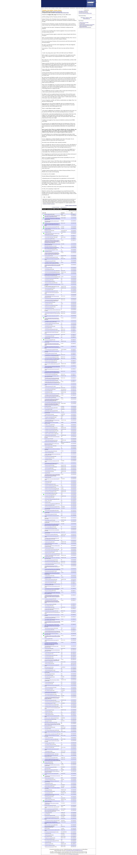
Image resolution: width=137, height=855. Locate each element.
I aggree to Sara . (47, 414)
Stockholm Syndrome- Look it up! (50, 706)
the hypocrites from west (48, 389)
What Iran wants (47, 843)
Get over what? (47, 648)
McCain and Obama (48, 799)
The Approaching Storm (48, 815)
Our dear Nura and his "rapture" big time (51, 332)
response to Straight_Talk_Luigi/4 (50, 323)
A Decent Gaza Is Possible (83, 22)
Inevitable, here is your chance (49, 429)
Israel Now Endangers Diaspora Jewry (85, 13)
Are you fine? (47, 324)
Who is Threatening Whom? (49, 451)
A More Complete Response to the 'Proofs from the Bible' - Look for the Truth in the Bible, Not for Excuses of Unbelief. (52, 593)
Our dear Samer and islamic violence (50, 270)
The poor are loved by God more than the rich (51, 586)
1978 (46, 678)
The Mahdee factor (47, 763)
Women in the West (48, 505)
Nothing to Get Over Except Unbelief (50, 488)
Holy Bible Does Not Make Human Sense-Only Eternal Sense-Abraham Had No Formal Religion (52, 347)
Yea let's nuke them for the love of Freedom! (51, 685)
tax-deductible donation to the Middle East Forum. (74, 850)
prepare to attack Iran (48, 786)
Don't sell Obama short (48, 791)
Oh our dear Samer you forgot (49, 374)
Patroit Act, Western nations (49, 579)
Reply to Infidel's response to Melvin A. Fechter (52, 731)
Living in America (47, 564)
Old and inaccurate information (49, 427)
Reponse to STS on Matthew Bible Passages (51, 363)
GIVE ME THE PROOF (48, 779)
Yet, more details (47, 289)
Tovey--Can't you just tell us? (49, 514)
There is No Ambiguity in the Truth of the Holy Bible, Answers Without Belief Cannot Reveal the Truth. (52, 622)
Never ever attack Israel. (48, 397)
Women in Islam (47, 452)
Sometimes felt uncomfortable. (49, 441)
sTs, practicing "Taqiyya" (48, 744)
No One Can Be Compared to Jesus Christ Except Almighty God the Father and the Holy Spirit (52, 569)
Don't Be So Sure (47, 796)
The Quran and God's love (49, 604)
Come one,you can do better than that (50, 503)
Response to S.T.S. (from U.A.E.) (50, 739)
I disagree (46, 812)
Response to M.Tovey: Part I (49, 282)
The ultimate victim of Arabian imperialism (51, 258)
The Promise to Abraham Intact (49, 235)
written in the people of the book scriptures (51, 292)
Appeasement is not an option (49, 757)
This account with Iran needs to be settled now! (51, 829)
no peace (46, 482)
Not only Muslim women (48, 703)
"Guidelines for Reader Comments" (49, 203)
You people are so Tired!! (49, 456)
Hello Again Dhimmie (48, 281)
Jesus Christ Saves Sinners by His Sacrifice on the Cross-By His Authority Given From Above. (52, 631)
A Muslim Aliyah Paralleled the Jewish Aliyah (86, 24)
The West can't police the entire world (50, 701)
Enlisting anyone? (47, 438)
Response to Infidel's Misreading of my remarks (52, 735)
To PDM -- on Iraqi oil (48, 424)
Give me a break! (47, 468)
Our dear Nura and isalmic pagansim (50, 330)
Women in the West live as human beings (51, 515)
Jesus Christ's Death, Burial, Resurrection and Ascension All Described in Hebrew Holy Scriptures (52, 318)
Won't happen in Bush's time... (49, 246)
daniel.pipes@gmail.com (77, 849)
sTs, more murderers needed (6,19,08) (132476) (52, 740)
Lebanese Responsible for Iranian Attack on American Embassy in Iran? (51, 692)
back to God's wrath (48, 238)
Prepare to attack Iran (48, 214)
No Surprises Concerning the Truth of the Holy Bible (52, 284)
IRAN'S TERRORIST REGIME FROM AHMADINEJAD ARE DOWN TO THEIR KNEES (52, 216)
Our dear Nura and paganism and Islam (51, 298)
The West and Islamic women (49, 655)
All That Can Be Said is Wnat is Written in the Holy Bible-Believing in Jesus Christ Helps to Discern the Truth (52, 573)
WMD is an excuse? (48, 418)
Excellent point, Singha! (48, 784)
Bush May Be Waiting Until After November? (51, 818)
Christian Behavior (48, 575)
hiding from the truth (48, 294)
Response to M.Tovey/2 (48, 590)
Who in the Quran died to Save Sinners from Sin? (52, 614)
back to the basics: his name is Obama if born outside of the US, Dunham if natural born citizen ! (52, 724)
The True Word (47, 255)
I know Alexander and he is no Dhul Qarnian (51, 384)
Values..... (46, 500)
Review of (85, 27)
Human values (47, 737)
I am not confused (47, 682)
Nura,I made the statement (49, 694)
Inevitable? (46, 251)
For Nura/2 (46, 392)
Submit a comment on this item (70, 205)
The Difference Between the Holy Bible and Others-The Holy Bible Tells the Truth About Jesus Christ (52, 636)
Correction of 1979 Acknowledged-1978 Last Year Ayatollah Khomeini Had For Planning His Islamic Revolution (52, 698)
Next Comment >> (64, 207)
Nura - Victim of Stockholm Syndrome (50, 695)
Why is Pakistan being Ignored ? (49, 407)
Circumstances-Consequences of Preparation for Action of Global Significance (52, 248)
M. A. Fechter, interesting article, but (50, 730)
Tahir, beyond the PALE (48, 670)
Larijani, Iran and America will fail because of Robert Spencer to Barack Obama (52, 811)
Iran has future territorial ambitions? (50, 840)
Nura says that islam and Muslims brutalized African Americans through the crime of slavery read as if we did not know (52, 367)
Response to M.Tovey (48, 302)
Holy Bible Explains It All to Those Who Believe (52, 612)
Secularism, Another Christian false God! (51, 315)
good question (47, 447)
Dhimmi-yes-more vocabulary (49, 360)
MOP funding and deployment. (49, 722)
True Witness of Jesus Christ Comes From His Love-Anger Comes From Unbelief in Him (52, 396)
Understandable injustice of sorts (49, 410)
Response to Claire (48, 552)
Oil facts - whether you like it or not (50, 433)
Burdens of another (48, 663)
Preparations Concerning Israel (49, 257)
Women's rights (47, 653)
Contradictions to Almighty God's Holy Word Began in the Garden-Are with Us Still (52, 321)
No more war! (46, 725)
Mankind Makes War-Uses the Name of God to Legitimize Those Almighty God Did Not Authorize (52, 344)
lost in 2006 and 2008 (48, 839)
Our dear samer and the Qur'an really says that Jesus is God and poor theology (52, 300)
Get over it (46, 481)
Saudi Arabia (47, 783)
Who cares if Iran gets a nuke (49, 719)
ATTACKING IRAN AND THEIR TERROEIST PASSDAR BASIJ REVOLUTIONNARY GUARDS (52, 822)
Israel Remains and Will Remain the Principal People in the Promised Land (51, 463)
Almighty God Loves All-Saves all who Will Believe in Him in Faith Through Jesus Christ (52, 589)
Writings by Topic (90, 3)
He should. (46, 406)
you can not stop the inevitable (49, 249)
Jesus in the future (48, 497)
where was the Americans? (49, 687)
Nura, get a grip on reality (49, 700)
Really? (46, 477)
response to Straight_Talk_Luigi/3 (50, 540)
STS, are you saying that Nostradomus (50, 272)
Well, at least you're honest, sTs (49, 628)
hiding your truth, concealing (49, 362)
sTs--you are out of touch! (49, 494)
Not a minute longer (47, 667)
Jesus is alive (47, 638)
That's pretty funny (48, 471)
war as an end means (48, 826)
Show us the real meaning (49, 582)
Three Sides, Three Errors (83, 11)
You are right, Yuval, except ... (49, 237)
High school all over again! (49, 571)
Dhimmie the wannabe (48, 306)
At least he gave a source (49, 435)
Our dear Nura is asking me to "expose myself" (52, 313)
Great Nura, (47, 459)
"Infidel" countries (47, 714)
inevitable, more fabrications (49, 432)
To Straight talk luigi (48, 426)
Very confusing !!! (47, 605)
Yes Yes (46, 728)
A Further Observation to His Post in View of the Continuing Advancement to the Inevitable (52, 382)
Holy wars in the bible (48, 339)
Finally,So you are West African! (49, 305)
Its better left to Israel (48, 230)
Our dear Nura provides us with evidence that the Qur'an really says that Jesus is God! (52, 359)
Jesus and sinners (48, 629)
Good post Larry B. (48, 308)
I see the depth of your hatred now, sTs (50, 652)
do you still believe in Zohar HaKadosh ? (51, 402)
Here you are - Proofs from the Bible (50, 499)
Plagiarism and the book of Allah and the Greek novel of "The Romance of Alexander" (52, 378)
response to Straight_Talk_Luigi (49, 485)
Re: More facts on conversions (49, 534)
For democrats (47, 792)
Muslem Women (47, 658)
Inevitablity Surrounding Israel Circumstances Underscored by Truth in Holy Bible (51, 263)
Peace (46, 502)
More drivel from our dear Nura (49, 561)
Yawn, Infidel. (47, 751)
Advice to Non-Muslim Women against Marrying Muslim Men (85, 26)
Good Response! (47, 279)
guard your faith (47, 668)
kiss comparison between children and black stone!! (52, 309)
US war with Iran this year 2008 (49, 349)
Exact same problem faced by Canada (50, 506)
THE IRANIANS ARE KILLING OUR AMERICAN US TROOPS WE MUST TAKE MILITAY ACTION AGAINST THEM (52, 219)
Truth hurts (46, 267)
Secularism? (47, 303)
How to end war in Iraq (48, 727)
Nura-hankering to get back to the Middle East (52, 707)
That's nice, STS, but (48, 496)
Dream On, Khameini (48, 845)
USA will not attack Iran (48, 752)
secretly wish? (47, 683)
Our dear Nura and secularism (49, 329)
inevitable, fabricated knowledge (50, 430)
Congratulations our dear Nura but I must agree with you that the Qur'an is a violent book (52, 355)
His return (46, 327)
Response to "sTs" (48, 747)
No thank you (47, 711)
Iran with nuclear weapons (48, 805)
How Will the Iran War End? (83, 12)
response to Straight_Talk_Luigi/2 (50, 704)
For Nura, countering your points (50, 490)
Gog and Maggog (47, 269)
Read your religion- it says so (49, 353)
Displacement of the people (49, 528)
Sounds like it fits (47, 656)
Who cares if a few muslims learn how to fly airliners (52, 436)
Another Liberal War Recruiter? (49, 440)
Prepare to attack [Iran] (57, 11)
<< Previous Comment (55, 207)
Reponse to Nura (47, 465)
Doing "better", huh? (48, 520)
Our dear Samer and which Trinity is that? (51, 640)
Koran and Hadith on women (49, 493)
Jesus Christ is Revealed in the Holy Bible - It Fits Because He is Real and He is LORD (52, 660)
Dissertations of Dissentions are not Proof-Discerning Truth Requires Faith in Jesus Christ (51, 566)
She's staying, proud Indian (49, 491)
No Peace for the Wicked (48, 487)
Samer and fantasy (48, 607)
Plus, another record (48, 690)
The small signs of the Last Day (49, 380)
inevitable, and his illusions (49, 417)
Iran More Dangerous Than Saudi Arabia (51, 773)
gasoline (46, 833)
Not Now (46, 842)
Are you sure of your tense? (49, 767)
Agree (45, 828)
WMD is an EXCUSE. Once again (49, 415)
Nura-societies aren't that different (50, 510)
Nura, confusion (47, 675)
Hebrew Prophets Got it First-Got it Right (51, 276)
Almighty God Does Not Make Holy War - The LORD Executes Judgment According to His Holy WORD (52, 265)
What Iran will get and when (49, 846)
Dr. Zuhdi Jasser (82, 23)
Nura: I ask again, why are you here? (50, 549)
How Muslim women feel (48, 484)
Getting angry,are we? (48, 386)
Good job (46, 768)
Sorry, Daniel (46, 836)
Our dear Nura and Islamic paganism (50, 334)
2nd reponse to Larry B (48, 326)
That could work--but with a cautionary (50, 820)
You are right (47, 409)
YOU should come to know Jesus (62, 12)
